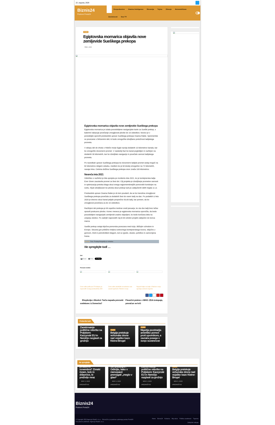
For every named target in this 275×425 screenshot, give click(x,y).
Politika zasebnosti (185, 418)
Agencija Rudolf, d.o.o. (97, 421)
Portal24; (87, 241)
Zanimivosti (113, 17)
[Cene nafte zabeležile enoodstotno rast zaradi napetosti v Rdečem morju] (121, 278)
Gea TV (124, 17)
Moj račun (175, 418)
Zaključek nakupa (192, 422)
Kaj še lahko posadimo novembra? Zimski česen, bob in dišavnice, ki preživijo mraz (89, 370)
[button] (194, 13)
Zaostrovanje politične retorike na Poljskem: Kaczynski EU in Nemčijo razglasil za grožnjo (91, 334)
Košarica (167, 418)
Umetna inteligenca (135, 9)
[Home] (109, 9)
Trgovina (195, 418)
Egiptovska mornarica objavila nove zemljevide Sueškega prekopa (114, 38)
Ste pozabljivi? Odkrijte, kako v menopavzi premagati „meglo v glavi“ (121, 372)
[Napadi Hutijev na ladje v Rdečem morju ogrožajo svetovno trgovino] (149, 278)
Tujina (159, 9)
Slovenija (150, 9)
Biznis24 (86, 10)
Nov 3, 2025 (85, 381)
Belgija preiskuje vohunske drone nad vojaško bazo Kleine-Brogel (120, 336)
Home (154, 418)
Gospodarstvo (119, 9)
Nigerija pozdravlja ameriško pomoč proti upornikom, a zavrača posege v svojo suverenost (151, 335)
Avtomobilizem (180, 9)
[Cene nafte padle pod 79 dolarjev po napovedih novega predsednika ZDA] (93, 278)
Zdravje (169, 9)
